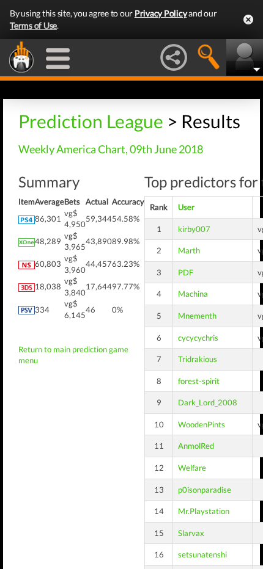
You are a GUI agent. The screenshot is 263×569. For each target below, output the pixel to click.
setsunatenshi (202, 554)
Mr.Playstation (203, 511)
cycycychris (198, 337)
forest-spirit (199, 381)
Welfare (192, 468)
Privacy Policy (161, 13)
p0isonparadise (204, 490)
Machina (193, 294)
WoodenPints (201, 424)
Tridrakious (197, 359)
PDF (185, 272)
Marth (189, 250)
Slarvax (191, 533)
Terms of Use (33, 25)
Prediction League (90, 121)
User (186, 207)
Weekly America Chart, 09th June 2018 (110, 149)
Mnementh (197, 316)
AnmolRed (196, 446)
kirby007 (194, 229)
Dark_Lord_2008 (207, 402)
